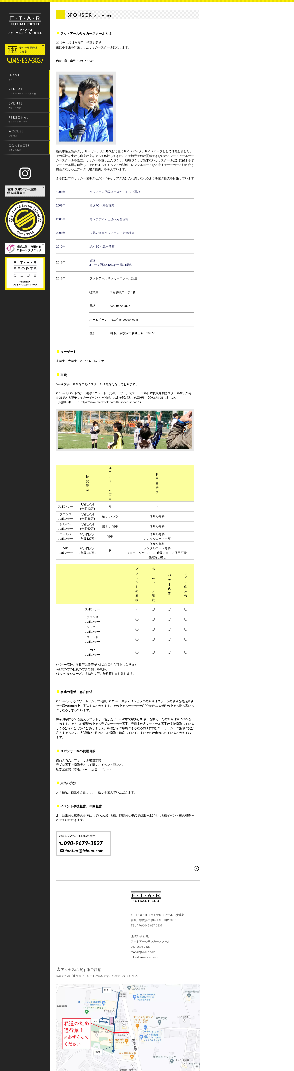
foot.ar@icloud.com (143, 952)
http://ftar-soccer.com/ (144, 957)
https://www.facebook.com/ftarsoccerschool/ (110, 402)
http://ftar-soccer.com (124, 319)
